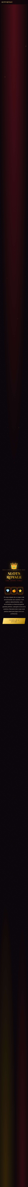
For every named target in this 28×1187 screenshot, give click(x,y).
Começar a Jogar (14, 621)
